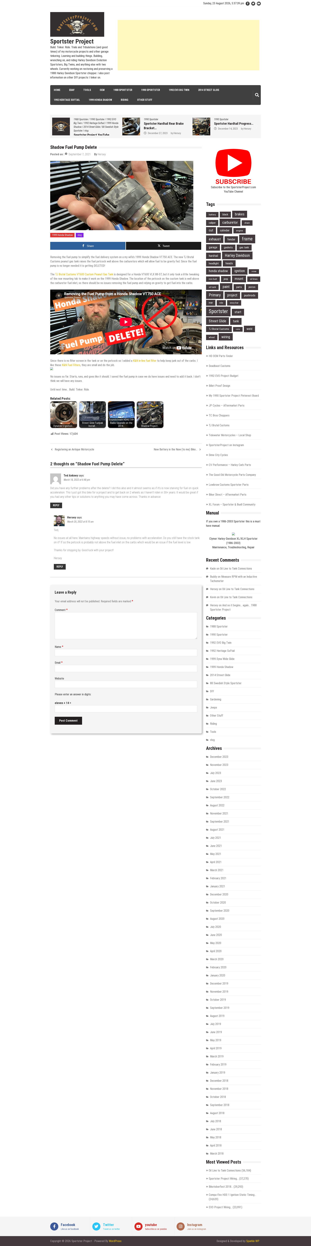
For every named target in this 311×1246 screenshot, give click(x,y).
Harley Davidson (237, 255)
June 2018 (216, 1129)
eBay (72, 90)
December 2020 (219, 894)
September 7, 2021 (80, 154)
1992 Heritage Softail (67, 99)
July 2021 (215, 837)
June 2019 (216, 1032)
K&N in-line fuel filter (144, 360)
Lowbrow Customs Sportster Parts (229, 484)
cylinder (224, 230)
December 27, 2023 (87, 133)
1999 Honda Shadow (100, 99)
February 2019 (218, 1064)
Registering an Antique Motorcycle (74, 449)
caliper (212, 222)
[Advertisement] (188, 45)
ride (221, 302)
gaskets (228, 247)
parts (239, 287)
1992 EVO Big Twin (179, 90)
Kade (213, 568)
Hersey (107, 133)
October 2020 (218, 902)
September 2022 (219, 797)
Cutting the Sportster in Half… (234, 123)
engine (239, 230)
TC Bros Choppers (219, 415)
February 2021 (218, 878)
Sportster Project (72, 41)
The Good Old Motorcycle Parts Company (232, 475)
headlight (214, 263)
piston (252, 287)
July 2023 (215, 773)
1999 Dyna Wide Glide (222, 659)
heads (229, 263)
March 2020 (217, 959)
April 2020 (216, 951)
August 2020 (217, 918)
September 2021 (219, 821)
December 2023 (219, 757)
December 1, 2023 (227, 128)
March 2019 (217, 1056)
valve (238, 329)
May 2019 (215, 1040)
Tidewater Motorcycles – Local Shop (230, 435)
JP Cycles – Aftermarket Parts (226, 405)
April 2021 (216, 862)
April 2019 (216, 1048)
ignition (240, 271)
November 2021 (219, 813)
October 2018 (218, 1097)
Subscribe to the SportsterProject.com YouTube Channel (233, 189)
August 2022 (217, 805)
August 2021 (217, 829)
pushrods (249, 295)
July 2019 (215, 1024)
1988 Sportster (122, 90)
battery (212, 214)
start (238, 312)
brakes (239, 214)
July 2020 (215, 927)
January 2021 (217, 886)
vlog (80, 235)
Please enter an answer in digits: (73, 694)
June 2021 (216, 846)
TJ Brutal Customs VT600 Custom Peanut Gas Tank (84, 274)
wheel (212, 337)
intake (253, 271)
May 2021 (215, 854)
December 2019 (219, 983)
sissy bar (234, 302)
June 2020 (216, 935)
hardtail (213, 256)
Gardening (215, 699)
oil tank (212, 287)
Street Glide (217, 321)
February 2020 (218, 967)
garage (213, 247)
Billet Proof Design (219, 385)
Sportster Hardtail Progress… (163, 123)
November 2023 (219, 765)
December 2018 (219, 1080)
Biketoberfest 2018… (221, 1186)
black (225, 214)
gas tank (244, 247)
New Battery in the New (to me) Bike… (175, 449)
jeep (226, 279)
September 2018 (219, 1105)
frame (247, 238)
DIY (212, 691)
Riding (124, 99)
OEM (102, 90)
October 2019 (218, 999)
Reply (56, 505)
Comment (61, 610)
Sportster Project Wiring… (223, 1178)
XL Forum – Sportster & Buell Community (232, 504)
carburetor (230, 222)
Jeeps (213, 707)
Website (59, 678)
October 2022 (218, 789)
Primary (215, 295)
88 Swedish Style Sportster (226, 683)
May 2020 (215, 943)
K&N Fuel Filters (71, 365)
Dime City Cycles (218, 455)
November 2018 (219, 1089)
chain (247, 223)
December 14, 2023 (158, 128)
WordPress (115, 1241)
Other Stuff (144, 99)
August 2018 (217, 1113)
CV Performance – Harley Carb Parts (230, 465)
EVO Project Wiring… (220, 1207)
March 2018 (217, 1153)
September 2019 (219, 1008)
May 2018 (215, 1137)
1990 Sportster (150, 90)
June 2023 (216, 781)
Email (59, 662)
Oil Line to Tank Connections (236, 568)
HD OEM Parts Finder (221, 356)
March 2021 (217, 870)
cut (211, 230)
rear (211, 302)
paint (226, 287)
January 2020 (217, 975)
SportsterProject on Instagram (226, 445)
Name (59, 647)
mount (239, 279)
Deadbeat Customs (219, 366)
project (232, 295)
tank (236, 321)
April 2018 (216, 1145)
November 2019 (219, 991)
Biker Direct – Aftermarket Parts (227, 494)
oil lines (254, 279)
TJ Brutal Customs (219, 329)
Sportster (218, 311)
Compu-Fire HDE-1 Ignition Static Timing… (232, 1195)
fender (231, 239)
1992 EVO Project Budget (223, 376)
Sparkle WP (252, 1241)
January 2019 (217, 1072)
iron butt (213, 279)
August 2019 (217, 1016)
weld (249, 329)
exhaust (215, 239)
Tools (87, 90)
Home (57, 90)
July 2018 (215, 1121)
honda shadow (218, 271)
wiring (225, 337)
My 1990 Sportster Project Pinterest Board (234, 395)
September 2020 (219, 910)
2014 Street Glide (208, 90)
